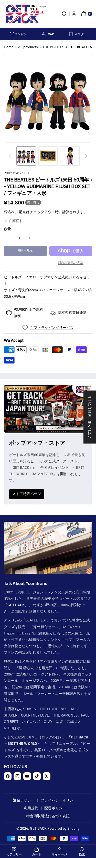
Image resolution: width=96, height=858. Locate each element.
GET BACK (38, 828)
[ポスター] (71, 34)
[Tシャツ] (12, 34)
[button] (64, 14)
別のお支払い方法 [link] (70, 262)
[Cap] (44, 34)
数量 (7, 229)
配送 (22, 212)
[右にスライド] (86, 156)
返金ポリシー (24, 800)
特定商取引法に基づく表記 (48, 816)
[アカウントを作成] (74, 14)
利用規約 (31, 808)
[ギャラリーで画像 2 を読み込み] (48, 156)
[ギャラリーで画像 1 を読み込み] (26, 156)
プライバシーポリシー (59, 800)
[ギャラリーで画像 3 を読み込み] (70, 156)
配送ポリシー (55, 808)
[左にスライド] (9, 156)
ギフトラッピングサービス (51, 327)
